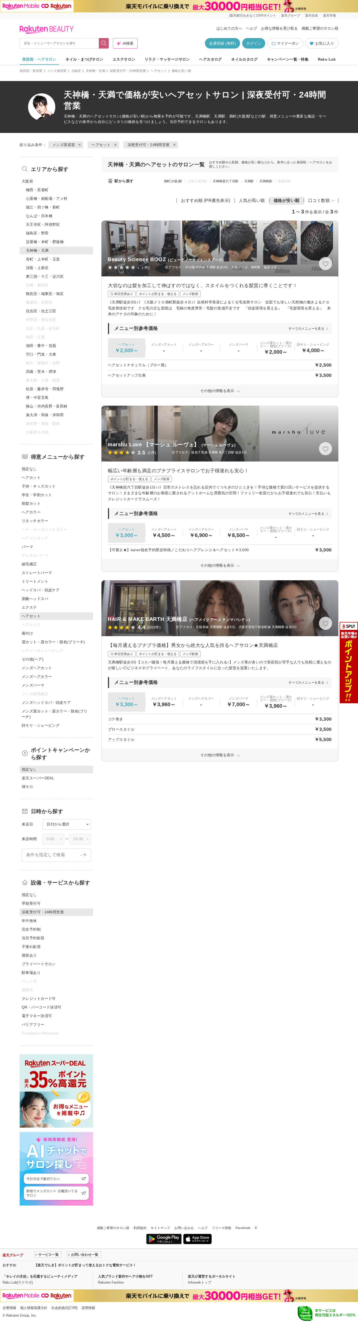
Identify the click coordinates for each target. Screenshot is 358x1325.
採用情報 (88, 1308)
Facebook (243, 1228)
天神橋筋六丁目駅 (226, 181)
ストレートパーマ (37, 573)
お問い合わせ (184, 1228)
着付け (27, 633)
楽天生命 (311, 15)
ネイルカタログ (244, 59)
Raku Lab (327, 59)
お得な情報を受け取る (279, 28)
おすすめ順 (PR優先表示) (205, 200)
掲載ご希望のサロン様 (320, 28)
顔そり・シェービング (40, 725)
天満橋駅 (265, 181)
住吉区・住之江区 (41, 311)
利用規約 (140, 1228)
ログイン (253, 43)
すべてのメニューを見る (306, 328)
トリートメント (35, 581)
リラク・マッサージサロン (167, 59)
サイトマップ (160, 1228)
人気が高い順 (252, 200)
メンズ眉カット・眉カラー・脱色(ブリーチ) (55, 714)
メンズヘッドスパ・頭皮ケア (46, 702)
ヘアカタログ (210, 59)
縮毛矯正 (29, 564)
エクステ (29, 607)
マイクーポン (288, 43)
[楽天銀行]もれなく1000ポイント (252, 15)
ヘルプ (251, 28)
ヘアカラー (31, 512)
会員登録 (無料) (222, 43)
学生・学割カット (37, 495)
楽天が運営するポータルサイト (212, 1276)
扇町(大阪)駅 (173, 181)
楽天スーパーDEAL (38, 778)
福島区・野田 (37, 233)
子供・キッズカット (39, 486)
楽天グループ (290, 15)
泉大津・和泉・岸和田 (45, 415)
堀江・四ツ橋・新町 (43, 207)
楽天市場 (329, 15)
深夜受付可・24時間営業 (128, 71)
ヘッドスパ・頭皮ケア (40, 590)
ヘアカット (31, 477)
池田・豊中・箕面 (41, 346)
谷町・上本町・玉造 (43, 259)
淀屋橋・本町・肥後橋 (45, 242)
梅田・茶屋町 (37, 190)
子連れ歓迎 (31, 947)
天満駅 (249, 181)
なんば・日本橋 (39, 216)
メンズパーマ (33, 685)
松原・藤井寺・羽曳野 (45, 389)
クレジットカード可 (39, 998)
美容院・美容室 (31, 71)
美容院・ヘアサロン (39, 59)
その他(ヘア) (33, 659)
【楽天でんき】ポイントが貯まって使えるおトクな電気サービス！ (85, 1265)
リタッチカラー (35, 521)
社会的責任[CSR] (64, 1308)
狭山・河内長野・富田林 (47, 406)
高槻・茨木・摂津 (41, 371)
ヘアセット (159, 71)
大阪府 (76, 71)
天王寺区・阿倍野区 (43, 224)
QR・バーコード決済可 (42, 1007)
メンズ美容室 (57, 71)
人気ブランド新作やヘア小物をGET (125, 1276)
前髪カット (31, 503)
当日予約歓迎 (33, 938)
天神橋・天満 (95, 71)
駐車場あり (31, 972)
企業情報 (9, 1308)
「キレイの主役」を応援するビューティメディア (40, 1276)
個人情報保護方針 (33, 1308)
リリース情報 (221, 1228)
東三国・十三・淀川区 (45, 276)
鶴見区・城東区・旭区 (45, 294)
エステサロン (124, 59)
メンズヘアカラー (37, 676)
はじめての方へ (229, 28)
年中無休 (29, 921)
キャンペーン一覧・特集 (288, 59)
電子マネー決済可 (37, 1016)
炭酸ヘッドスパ (35, 599)
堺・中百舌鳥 (37, 397)
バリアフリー (33, 1024)
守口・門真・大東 (41, 354)
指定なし (29, 469)
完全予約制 (31, 929)
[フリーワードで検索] (104, 43)
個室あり (29, 955)
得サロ (27, 787)
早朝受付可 (31, 903)
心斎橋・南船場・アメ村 (47, 198)
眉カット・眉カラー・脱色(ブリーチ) (53, 642)
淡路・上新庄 (37, 268)
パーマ (27, 547)
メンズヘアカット (37, 668)
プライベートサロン (39, 964)
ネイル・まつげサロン (84, 59)
